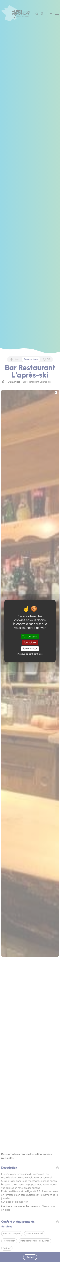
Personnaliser (30, 648)
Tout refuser (30, 642)
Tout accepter (30, 636)
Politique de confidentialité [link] (30, 654)
